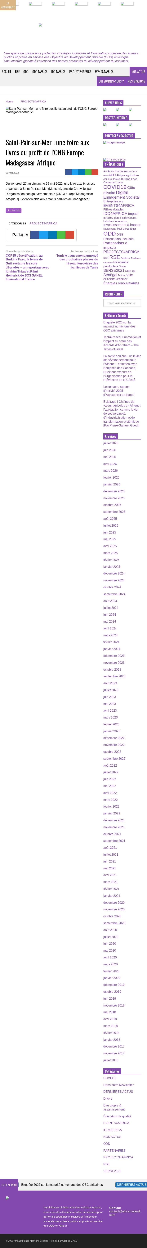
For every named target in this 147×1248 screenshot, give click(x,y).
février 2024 (111, 642)
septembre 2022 (114, 758)
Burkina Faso (129, 178)
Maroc (125, 228)
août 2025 (110, 518)
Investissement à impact (121, 225)
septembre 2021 (114, 840)
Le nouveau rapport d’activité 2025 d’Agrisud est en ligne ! (118, 390)
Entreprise (110, 201)
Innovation (120, 221)
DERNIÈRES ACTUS (118, 1091)
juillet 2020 (110, 937)
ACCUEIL (6, 71)
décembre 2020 (114, 902)
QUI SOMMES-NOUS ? (111, 81)
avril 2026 (110, 464)
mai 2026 (109, 457)
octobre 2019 (112, 991)
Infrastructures (112, 217)
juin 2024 (109, 614)
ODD (26, 71)
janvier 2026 (111, 484)
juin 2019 (109, 998)
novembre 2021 (114, 827)
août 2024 (110, 601)
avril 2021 (110, 875)
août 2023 (110, 683)
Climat (120, 182)
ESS (121, 201)
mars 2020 (110, 964)
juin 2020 (109, 943)
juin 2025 (109, 532)
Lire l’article (13, 210)
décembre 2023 (114, 655)
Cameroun (109, 182)
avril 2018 (110, 1019)
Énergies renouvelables (121, 283)
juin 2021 (109, 861)
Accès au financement (115, 171)
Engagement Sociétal (121, 197)
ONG (120, 234)
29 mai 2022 (12, 173)
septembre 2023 (114, 676)
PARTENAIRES (114, 1150)
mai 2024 (109, 621)
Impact (133, 214)
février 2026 (111, 477)
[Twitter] (75, 172)
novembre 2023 (114, 662)
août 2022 (110, 765)
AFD (112, 175)
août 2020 (110, 930)
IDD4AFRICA (58, 71)
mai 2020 (109, 950)
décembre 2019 (114, 984)
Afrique (121, 175)
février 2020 (111, 971)
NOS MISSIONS (136, 81)
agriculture (132, 175)
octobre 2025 (112, 505)
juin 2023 (109, 697)
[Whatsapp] (88, 172)
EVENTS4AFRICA (104, 71)
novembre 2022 (114, 744)
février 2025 (111, 559)
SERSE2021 (113, 270)
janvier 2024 (111, 649)
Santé (122, 266)
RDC (106, 258)
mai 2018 (109, 1012)
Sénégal (110, 275)
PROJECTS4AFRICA (80, 71)
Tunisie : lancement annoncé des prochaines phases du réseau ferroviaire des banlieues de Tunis (77, 261)
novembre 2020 (114, 909)
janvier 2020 (111, 978)
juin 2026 (109, 450)
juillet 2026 (110, 443)
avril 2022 (110, 793)
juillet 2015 (110, 1060)
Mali (119, 229)
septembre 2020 (114, 923)
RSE (17, 71)
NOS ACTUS (138, 71)
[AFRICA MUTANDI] (73, 35)
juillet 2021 (110, 854)
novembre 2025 (114, 498)
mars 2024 (110, 635)
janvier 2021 (111, 895)
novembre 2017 (114, 1053)
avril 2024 (110, 628)
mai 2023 (109, 703)
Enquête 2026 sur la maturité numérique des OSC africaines (119, 326)
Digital (122, 192)
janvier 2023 (111, 731)
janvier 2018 (111, 1039)
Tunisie (122, 275)
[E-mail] (94, 172)
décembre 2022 (114, 738)
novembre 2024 (114, 580)
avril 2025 (110, 546)
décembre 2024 (114, 573)
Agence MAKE (69, 1241)
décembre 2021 (114, 820)
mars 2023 (110, 717)
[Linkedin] (81, 172)
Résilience (125, 258)
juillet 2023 (110, 690)
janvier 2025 (111, 566)
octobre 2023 (112, 669)
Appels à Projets (111, 179)
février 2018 (111, 1032)
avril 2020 (110, 957)
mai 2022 (109, 786)
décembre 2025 (114, 491)
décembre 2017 (114, 1046)
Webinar (121, 279)
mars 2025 (110, 553)
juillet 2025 (110, 525)
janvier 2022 (111, 813)
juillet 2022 (110, 772)
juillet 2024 (110, 607)
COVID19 (115, 187)
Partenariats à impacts (115, 245)
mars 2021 (110, 882)
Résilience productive (115, 264)
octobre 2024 (112, 587)
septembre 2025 (114, 511)
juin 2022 (109, 779)
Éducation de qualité (117, 1116)
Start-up (130, 270)
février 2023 (111, 724)
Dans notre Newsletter (118, 1085)
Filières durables (113, 209)
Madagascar (109, 229)
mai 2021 (109, 868)
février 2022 (111, 806)
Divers (107, 1098)
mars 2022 (110, 799)
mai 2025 (109, 539)
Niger (133, 228)
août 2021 (110, 847)
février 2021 (111, 888)
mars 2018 (110, 1026)
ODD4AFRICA (39, 71)
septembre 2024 (114, 594)
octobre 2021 (112, 834)
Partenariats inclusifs (118, 239)
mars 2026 (110, 470)
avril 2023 (110, 710)
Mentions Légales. (39, 1241)
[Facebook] (68, 172)
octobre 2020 (112, 916)
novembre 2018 (114, 1005)
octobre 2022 (112, 751)
